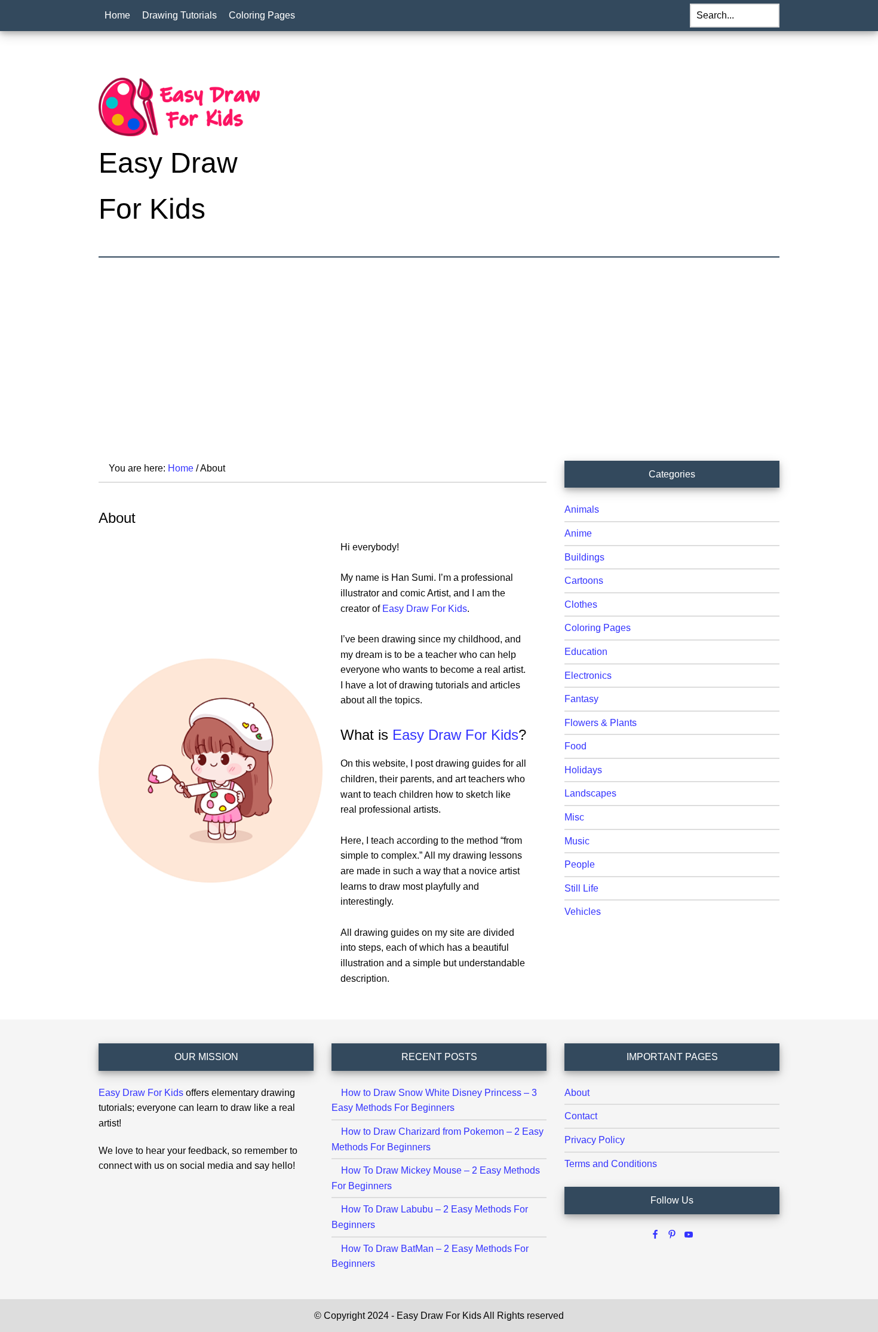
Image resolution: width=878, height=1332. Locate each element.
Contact (580, 1116)
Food (575, 746)
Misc (574, 817)
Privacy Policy (594, 1140)
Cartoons (583, 580)
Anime (578, 533)
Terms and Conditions (610, 1164)
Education (585, 652)
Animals (581, 509)
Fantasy (581, 699)
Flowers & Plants (600, 723)
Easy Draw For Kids (141, 1093)
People (579, 864)
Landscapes (590, 793)
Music (577, 841)
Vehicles (582, 912)
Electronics (588, 675)
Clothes (580, 604)
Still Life (581, 888)
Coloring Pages (597, 628)
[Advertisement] (439, 347)
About (577, 1093)
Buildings (584, 557)
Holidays (583, 770)
